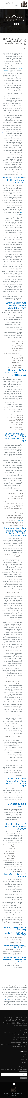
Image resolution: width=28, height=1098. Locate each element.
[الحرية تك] (13, 1089)
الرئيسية (24, 1054)
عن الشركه (23, 1059)
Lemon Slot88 (19, 520)
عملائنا (24, 1057)
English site (8, 3)
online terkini (19, 213)
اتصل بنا (24, 1062)
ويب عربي (9, 1095)
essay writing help (9, 999)
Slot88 (24, 48)
